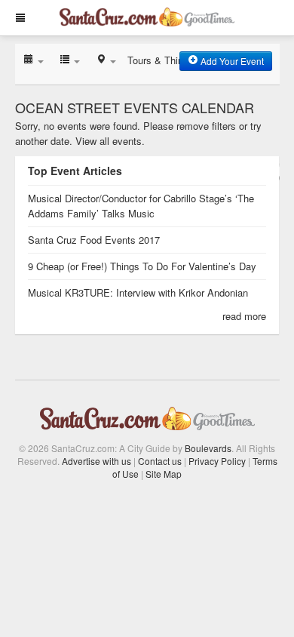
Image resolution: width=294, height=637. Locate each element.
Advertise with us (96, 460)
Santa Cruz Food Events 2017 (94, 239)
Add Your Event (231, 60)
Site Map (163, 473)
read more (244, 316)
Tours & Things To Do (174, 60)
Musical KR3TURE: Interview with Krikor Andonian (138, 292)
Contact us (160, 460)
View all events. (110, 141)
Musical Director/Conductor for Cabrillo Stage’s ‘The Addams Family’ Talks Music (141, 205)
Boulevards (208, 448)
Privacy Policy (217, 460)
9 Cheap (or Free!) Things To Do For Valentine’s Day (142, 266)
